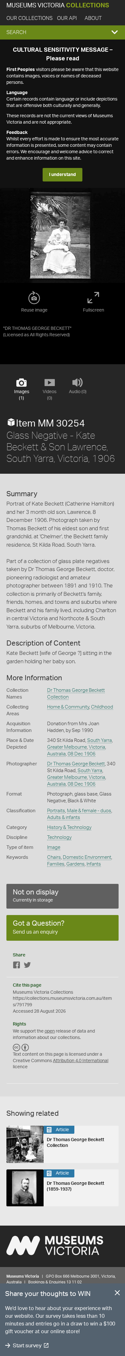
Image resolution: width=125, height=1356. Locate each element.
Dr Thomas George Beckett (76, 764)
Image (53, 847)
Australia (56, 754)
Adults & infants (63, 817)
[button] (62, 32)
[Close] (117, 1294)
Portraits (56, 810)
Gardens (75, 864)
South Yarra (99, 740)
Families (55, 864)
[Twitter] (27, 966)
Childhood (102, 707)
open (50, 1031)
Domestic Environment (87, 857)
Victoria (97, 747)
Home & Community (68, 707)
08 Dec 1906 (82, 754)
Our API (67, 18)
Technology (59, 837)
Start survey (27, 1345)
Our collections (29, 18)
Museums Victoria (57, 6)
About (93, 18)
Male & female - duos (89, 810)
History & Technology (69, 827)
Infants (94, 864)
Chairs (54, 857)
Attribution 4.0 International (80, 1061)
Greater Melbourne (67, 747)
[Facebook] (17, 966)
